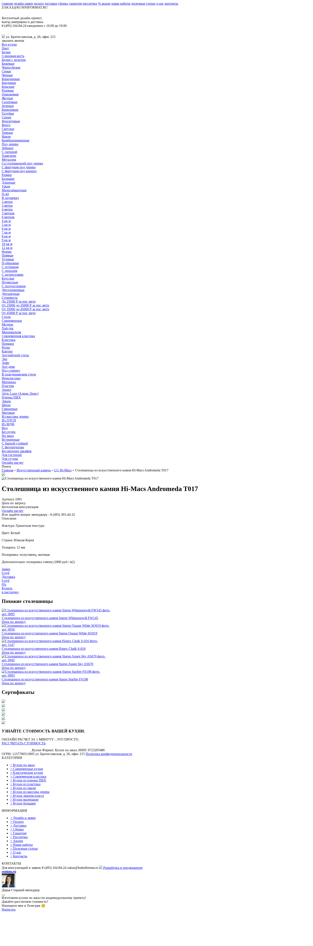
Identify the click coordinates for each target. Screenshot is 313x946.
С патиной (9, 152)
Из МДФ (8, 424)
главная (7, 3)
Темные (7, 132)
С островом (10, 267)
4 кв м (6, 221)
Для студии (10, 459)
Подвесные (10, 282)
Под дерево (10, 144)
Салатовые (9, 102)
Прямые (7, 255)
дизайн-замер (23, 3)
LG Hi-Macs (63, 470)
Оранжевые (10, 94)
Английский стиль (15, 355)
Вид (5, 428)
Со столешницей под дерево (22, 163)
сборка (63, 3)
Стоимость (9, 297)
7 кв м (6, 232)
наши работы (121, 3)
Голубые (8, 113)
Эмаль (6, 401)
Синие (6, 117)
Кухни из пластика (25, 784)
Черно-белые (11, 67)
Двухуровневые (13, 290)
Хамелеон (9, 155)
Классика (8, 340)
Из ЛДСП (9, 420)
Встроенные (11, 439)
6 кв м (6, 228)
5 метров (8, 213)
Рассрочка (19, 837)
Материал (9, 382)
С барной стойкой (15, 443)
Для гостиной (12, 455)
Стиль (6, 317)
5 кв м (6, 225)
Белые (6, 52)
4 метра (7, 209)
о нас (160, 3)
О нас (15, 852)
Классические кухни (26, 772)
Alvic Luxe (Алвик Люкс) (20, 393)
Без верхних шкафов (17, 451)
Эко (4, 359)
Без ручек (9, 432)
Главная (7, 470)
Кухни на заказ (22, 765)
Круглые (8, 278)
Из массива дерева (15, 416)
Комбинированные (15, 140)
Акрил (6, 389)
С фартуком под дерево (19, 167)
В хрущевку (10, 198)
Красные (8, 86)
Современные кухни (26, 769)
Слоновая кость (13, 56)
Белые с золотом (14, 60)
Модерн (7, 324)
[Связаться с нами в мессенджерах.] (34, 942)
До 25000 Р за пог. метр (19, 301)
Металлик (9, 159)
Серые (6, 71)
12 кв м (7, 248)
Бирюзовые (10, 109)
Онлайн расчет (12, 462)
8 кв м (6, 236)
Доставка (18, 825)
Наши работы (21, 844)
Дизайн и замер (23, 818)
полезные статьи (143, 3)
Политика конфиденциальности (109, 754)
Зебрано (7, 148)
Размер (7, 175)
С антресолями (12, 274)
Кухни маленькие (24, 799)
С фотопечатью (13, 447)
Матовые (8, 413)
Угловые (8, 259)
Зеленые (8, 106)
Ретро (6, 347)
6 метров (8, 217)
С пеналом (9, 271)
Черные (7, 75)
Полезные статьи (24, 848)
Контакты (18, 856)
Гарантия (18, 833)
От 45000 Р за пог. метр (19, 313)
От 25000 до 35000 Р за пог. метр (25, 305)
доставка (51, 3)
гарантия (75, 3)
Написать (9, 909)
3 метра (7, 205)
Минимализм (11, 332)
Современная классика (18, 336)
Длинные (8, 182)
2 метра (7, 202)
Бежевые (8, 63)
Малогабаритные (14, 190)
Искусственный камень (34, 470)
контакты (171, 3)
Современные (12, 320)
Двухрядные (11, 294)
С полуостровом (14, 286)
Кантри (7, 351)
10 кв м (7, 244)
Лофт (5, 363)
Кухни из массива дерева (29, 792)
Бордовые (9, 83)
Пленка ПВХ (11, 397)
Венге (6, 125)
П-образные (10, 263)
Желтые (7, 98)
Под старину (11, 370)
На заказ (8, 436)
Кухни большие (23, 803)
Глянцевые (9, 409)
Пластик (8, 386)
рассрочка (90, 3)
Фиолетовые (11, 121)
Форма (6, 251)
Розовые (8, 90)
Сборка (17, 829)
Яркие (6, 136)
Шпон (6, 405)
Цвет (5, 48)
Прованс (8, 343)
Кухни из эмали (23, 788)
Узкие (6, 186)
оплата (39, 3)
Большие (8, 179)
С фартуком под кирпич (19, 171)
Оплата (17, 821)
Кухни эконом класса (27, 795)
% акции (104, 3)
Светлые (8, 129)
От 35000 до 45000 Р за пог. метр (25, 309)
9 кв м (6, 240)
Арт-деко (8, 366)
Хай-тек (7, 328)
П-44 (5, 194)
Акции (16, 841)
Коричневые (11, 79)
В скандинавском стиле (19, 374)
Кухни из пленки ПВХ (28, 780)
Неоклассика (11, 378)
